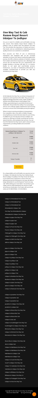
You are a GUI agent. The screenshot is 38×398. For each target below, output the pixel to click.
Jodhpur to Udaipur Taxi (11, 273)
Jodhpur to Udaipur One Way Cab (14, 267)
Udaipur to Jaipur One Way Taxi (13, 217)
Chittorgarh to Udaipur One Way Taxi (15, 233)
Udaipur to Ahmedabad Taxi (13, 202)
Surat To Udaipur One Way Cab (13, 363)
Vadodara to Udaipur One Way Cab (15, 369)
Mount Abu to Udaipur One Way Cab (15, 341)
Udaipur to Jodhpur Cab (11, 261)
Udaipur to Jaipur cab (11, 223)
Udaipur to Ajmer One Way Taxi (13, 282)
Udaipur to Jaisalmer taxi (12, 301)
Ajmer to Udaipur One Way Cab (13, 285)
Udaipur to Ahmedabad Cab (13, 205)
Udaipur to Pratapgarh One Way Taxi (15, 378)
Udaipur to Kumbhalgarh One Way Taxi (16, 322)
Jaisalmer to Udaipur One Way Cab (14, 304)
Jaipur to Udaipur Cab (11, 251)
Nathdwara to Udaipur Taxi (12, 356)
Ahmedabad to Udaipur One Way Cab (15, 214)
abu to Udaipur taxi (10, 344)
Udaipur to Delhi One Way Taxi (13, 239)
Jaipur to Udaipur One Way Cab (13, 248)
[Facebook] (18, 395)
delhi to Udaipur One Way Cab (13, 242)
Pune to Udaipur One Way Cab (13, 230)
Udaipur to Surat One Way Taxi (13, 360)
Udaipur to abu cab (10, 319)
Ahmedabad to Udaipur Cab (13, 208)
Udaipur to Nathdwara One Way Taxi (15, 347)
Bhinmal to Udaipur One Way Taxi (14, 329)
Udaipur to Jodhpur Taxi (11, 264)
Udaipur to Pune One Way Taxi (13, 227)
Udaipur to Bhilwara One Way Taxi (14, 372)
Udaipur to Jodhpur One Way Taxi (14, 257)
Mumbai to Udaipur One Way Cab (14, 279)
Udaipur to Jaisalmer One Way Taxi (14, 294)
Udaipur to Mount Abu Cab (12, 316)
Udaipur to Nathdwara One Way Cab (15, 350)
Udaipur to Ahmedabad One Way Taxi (15, 199)
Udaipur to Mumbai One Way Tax (14, 276)
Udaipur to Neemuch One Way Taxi (15, 289)
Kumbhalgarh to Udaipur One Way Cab (16, 326)
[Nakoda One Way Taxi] (19, 2)
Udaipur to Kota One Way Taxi (13, 381)
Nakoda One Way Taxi (21, 391)
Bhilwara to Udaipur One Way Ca (14, 375)
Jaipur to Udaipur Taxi (11, 254)
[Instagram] (20, 395)
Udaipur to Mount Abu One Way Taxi (15, 310)
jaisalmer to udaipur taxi (12, 307)
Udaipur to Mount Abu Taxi (12, 313)
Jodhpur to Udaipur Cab (11, 270)
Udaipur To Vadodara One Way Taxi (15, 366)
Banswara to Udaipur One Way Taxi (15, 335)
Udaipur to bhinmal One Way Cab (14, 332)
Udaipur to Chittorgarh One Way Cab (15, 236)
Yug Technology (27, 392)
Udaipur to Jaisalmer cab (12, 298)
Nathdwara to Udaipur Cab (12, 353)
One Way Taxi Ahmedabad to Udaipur (15, 211)
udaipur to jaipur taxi (11, 220)
